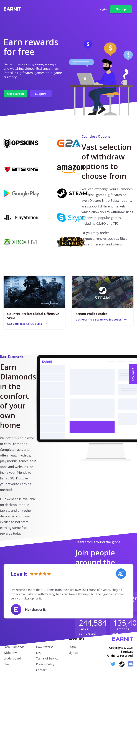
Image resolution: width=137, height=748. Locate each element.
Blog (6, 664)
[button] (133, 374)
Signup (121, 9)
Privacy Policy (45, 664)
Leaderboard (12, 658)
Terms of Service (47, 658)
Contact (41, 670)
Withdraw (10, 653)
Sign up (73, 653)
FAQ (38, 653)
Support (41, 94)
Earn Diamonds (14, 647)
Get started (15, 94)
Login (102, 9)
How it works (44, 647)
